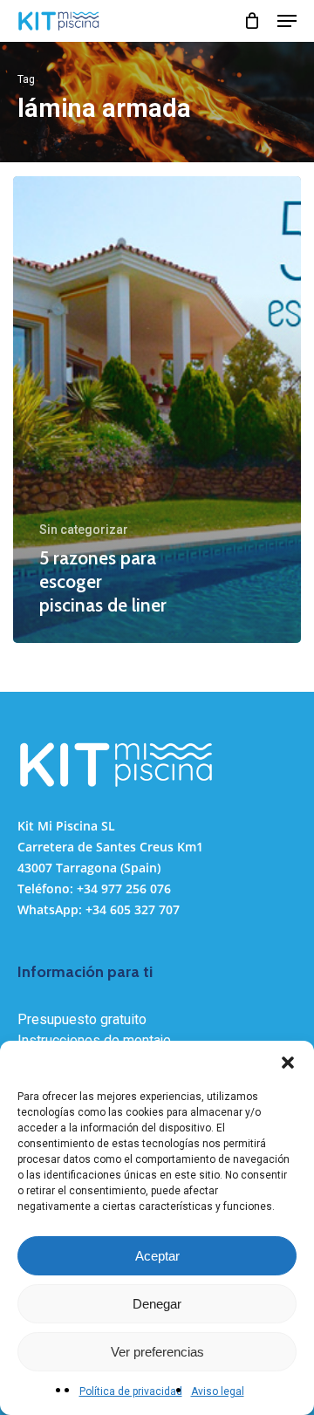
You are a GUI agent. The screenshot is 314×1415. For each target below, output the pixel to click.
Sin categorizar (83, 530)
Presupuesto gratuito (82, 1019)
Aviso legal (217, 1391)
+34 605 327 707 (132, 909)
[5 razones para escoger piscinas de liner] (157, 409)
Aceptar (157, 1255)
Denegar (157, 1303)
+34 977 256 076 (124, 888)
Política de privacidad (130, 1391)
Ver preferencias (157, 1351)
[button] (288, 1062)
